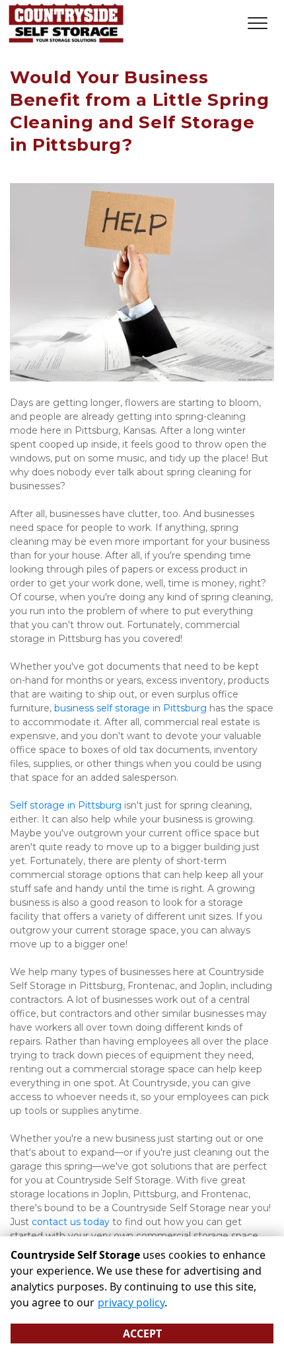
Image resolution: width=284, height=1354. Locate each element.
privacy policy (131, 1302)
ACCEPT (142, 1333)
